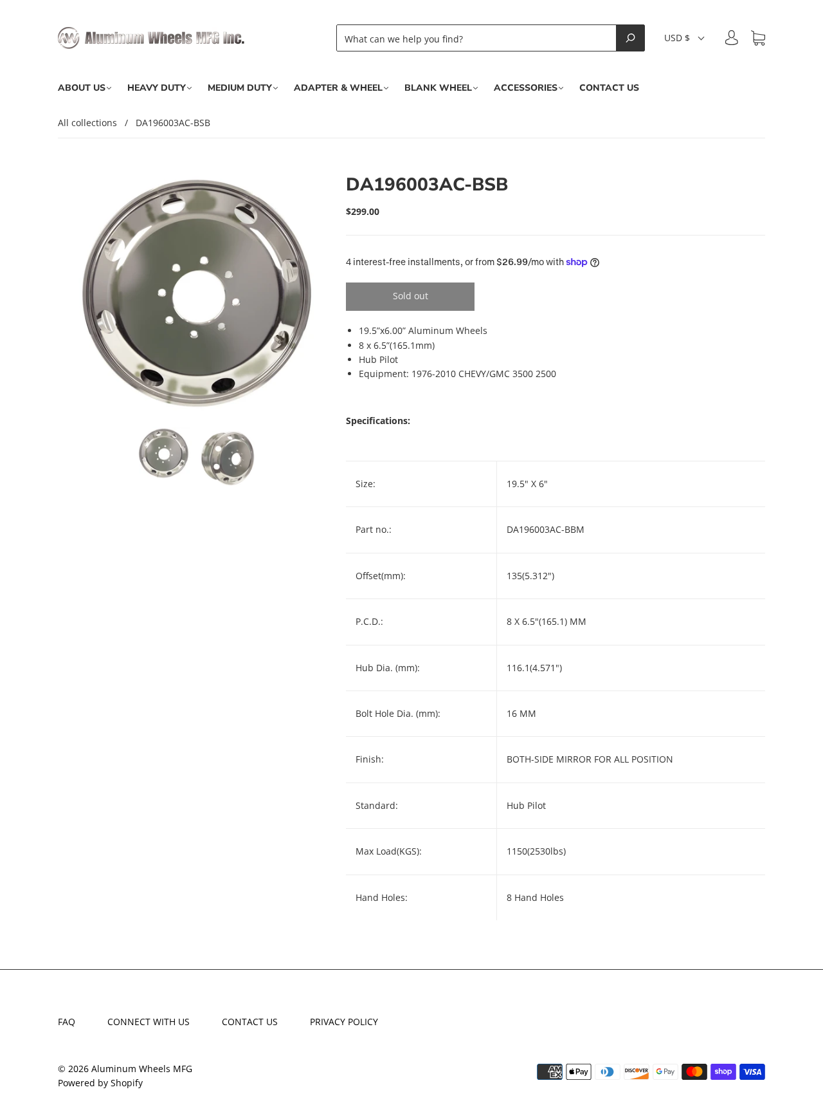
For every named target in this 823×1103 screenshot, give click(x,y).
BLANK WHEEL (438, 88)
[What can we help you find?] (480, 37)
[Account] (731, 38)
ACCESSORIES (525, 88)
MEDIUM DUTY (240, 88)
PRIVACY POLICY (344, 1021)
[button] (685, 37)
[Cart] (758, 38)
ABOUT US (81, 88)
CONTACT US (609, 88)
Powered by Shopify (100, 1083)
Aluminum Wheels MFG (141, 1068)
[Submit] (630, 37)
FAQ (66, 1021)
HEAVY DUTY (156, 88)
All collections (87, 122)
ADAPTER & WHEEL (338, 88)
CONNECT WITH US (148, 1021)
